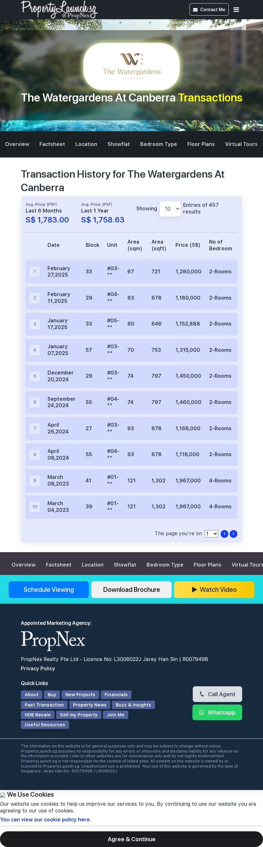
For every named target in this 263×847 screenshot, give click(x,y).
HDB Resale (38, 714)
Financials (116, 694)
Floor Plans (201, 144)
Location (86, 144)
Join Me (115, 714)
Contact (212, 9)
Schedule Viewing (49, 589)
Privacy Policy (38, 669)
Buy (52, 694)
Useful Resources (45, 724)
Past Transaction (44, 704)
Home (112, 22)
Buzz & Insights (133, 704)
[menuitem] (17, 144)
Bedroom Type (158, 144)
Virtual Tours (241, 144)
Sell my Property (79, 714)
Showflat (118, 144)
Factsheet (52, 144)
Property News (89, 704)
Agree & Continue (132, 839)
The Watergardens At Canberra (182, 22)
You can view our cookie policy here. (45, 820)
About (31, 694)
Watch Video (218, 589)
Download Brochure (131, 589)
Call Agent (221, 694)
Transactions (228, 22)
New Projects (135, 22)
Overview (17, 144)
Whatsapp (221, 712)
